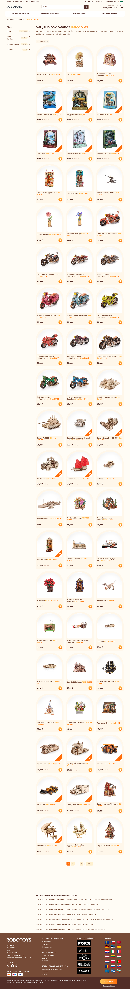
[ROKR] (86, 943)
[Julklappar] (107, 971)
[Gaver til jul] (118, 942)
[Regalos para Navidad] (118, 947)
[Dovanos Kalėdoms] (113, 956)
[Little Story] (86, 957)
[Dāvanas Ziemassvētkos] (107, 956)
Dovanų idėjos (80, 14)
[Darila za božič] (113, 966)
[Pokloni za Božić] (107, 952)
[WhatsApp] (86, 1)
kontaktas (99, 1)
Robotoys (9, 6)
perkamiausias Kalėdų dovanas (61, 904)
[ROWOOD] (86, 971)
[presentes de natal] (118, 961)
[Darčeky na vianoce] (118, 966)
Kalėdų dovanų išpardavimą (59, 924)
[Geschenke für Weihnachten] (107, 947)
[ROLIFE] (86, 950)
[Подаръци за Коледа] (118, 971)
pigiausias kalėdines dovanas (60, 914)
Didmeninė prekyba (111, 1)
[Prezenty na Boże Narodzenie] (113, 961)
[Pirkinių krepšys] (122, 6)
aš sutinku (108, 981)
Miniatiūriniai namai (50, 14)
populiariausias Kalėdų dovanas (61, 899)
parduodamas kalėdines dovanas (61, 929)
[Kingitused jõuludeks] (113, 947)
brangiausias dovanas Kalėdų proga (62, 919)
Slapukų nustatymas (109, 986)
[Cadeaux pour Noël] (118, 952)
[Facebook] (89, 1)
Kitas (88, 863)
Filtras (9, 27)
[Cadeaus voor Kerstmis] (107, 961)
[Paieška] (86, 7)
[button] (121, 1)
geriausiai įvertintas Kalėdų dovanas (63, 909)
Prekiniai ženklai (109, 14)
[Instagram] (92, 1)
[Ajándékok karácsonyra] (118, 956)
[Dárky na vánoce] (113, 942)
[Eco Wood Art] (86, 964)
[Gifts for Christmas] (107, 942)
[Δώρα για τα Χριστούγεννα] (113, 971)
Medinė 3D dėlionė (20, 14)
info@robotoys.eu (110, 8)
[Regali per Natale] (113, 952)
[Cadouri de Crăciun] (107, 966)
